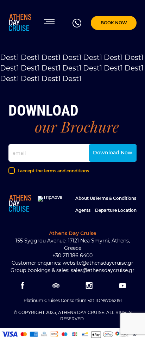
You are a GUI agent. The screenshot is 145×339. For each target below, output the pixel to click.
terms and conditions (66, 170)
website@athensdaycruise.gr (98, 263)
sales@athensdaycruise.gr (102, 270)
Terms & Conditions (115, 198)
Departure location (116, 210)
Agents (82, 210)
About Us (85, 198)
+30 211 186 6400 (72, 255)
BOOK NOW (114, 22)
